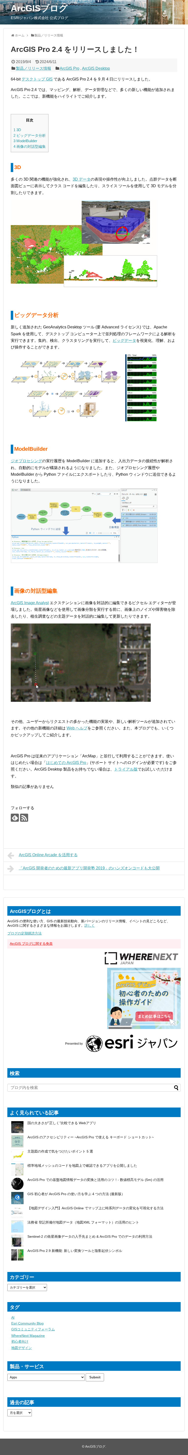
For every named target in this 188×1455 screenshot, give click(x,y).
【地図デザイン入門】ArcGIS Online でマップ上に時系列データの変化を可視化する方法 (95, 1208)
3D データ (82, 179)
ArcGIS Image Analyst (30, 603)
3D (17, 130)
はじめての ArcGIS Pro (66, 763)
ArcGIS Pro (69, 68)
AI (12, 1317)
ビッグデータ (124, 340)
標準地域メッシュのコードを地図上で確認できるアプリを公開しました (82, 1165)
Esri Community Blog (27, 1323)
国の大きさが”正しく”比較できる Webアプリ (61, 1123)
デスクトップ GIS (37, 79)
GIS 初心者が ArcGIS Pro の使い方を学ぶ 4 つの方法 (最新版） (76, 1194)
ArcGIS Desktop (96, 68)
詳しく (89, 925)
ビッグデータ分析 (29, 135)
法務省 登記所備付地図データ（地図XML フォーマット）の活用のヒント (83, 1222)
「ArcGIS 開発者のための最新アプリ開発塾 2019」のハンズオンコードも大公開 (89, 868)
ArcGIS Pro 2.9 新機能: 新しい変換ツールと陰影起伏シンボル (74, 1251)
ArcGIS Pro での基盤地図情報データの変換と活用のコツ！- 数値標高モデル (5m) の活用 (95, 1180)
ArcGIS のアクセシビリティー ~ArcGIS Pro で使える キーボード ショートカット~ (90, 1137)
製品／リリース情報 (33, 68)
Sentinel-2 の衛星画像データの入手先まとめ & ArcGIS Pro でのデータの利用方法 (89, 1236)
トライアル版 (126, 769)
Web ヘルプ (77, 728)
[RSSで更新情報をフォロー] (24, 818)
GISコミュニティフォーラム (33, 1329)
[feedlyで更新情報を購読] (15, 818)
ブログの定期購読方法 (24, 933)
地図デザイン (21, 1348)
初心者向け (19, 1341)
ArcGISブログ (39, 8)
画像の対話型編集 (29, 146)
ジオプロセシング (26, 461)
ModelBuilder (25, 141)
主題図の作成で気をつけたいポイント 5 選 (60, 1151)
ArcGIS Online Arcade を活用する (48, 855)
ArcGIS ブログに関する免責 (31, 944)
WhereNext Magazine (28, 1336)
